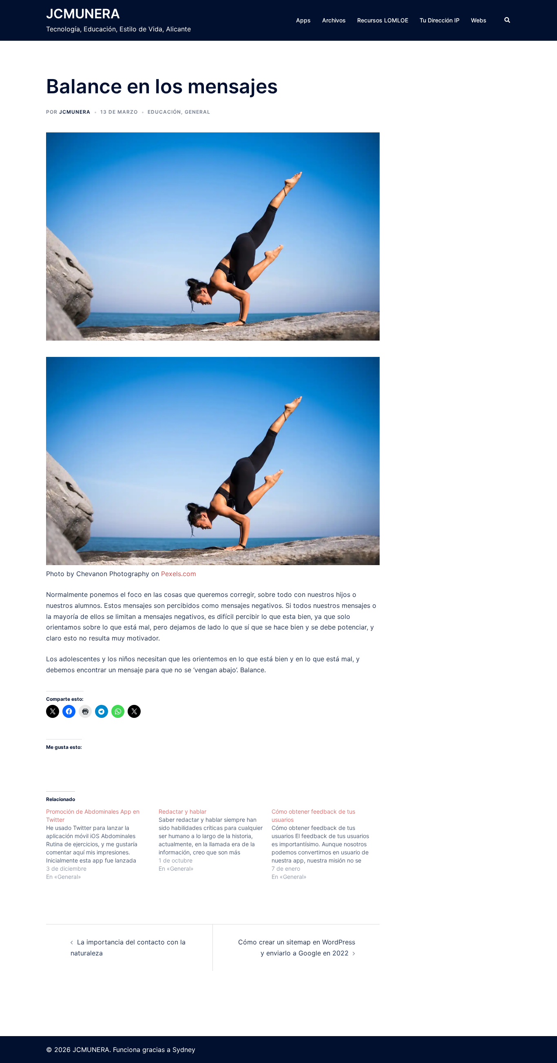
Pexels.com (178, 574)
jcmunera (75, 112)
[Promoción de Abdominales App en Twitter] (102, 844)
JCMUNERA (83, 14)
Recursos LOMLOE (382, 20)
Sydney (183, 1049)
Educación (164, 112)
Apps (303, 20)
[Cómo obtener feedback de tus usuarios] (328, 844)
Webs (478, 20)
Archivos (334, 20)
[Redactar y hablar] (215, 840)
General (197, 112)
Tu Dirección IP (440, 20)
